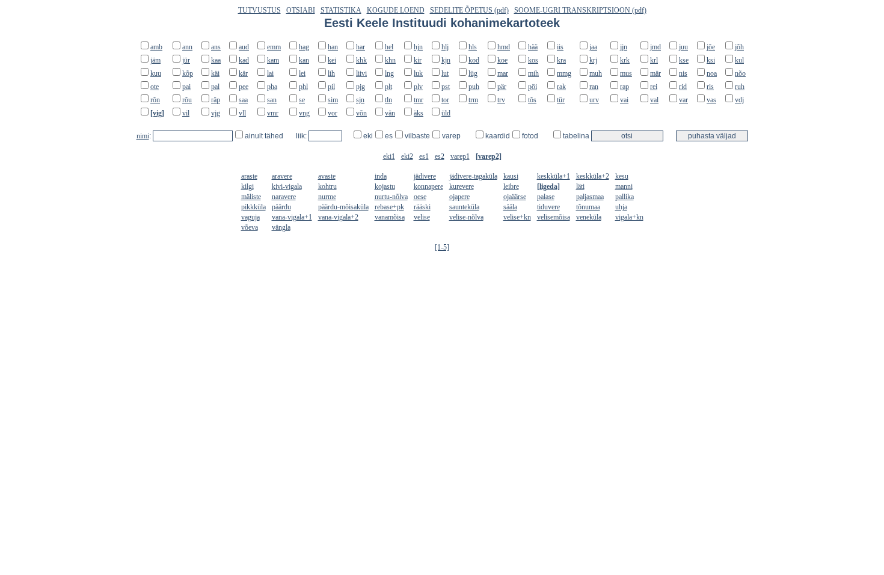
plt (388, 86)
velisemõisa (553, 217)
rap (624, 86)
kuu (155, 73)
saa (243, 100)
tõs (532, 100)
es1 (424, 156)
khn (390, 60)
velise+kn (517, 217)
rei (653, 86)
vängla (281, 227)
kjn (445, 60)
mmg (564, 73)
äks (418, 113)
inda (381, 176)
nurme (327, 196)
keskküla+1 (553, 176)
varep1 (460, 156)
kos (533, 60)
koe (502, 60)
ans (216, 47)
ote (154, 86)
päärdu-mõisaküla (343, 207)
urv (594, 100)
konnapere (428, 186)
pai (186, 86)
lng (389, 73)
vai (624, 100)
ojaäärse (514, 196)
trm (473, 100)
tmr (418, 100)
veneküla (588, 217)
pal (215, 86)
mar (502, 73)
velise (422, 217)
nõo (740, 73)
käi (215, 73)
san (272, 100)
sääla (510, 207)
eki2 (407, 156)
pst (445, 86)
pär (501, 86)
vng (304, 113)
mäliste (251, 196)
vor (332, 113)
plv (418, 86)
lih (331, 73)
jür (186, 60)
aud (244, 47)
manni (624, 186)
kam (273, 60)
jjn (623, 47)
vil (185, 113)
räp (215, 100)
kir (418, 60)
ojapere (459, 196)
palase (545, 196)
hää (533, 47)
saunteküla (464, 207)
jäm (155, 60)
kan (304, 60)
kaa (216, 60)
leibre (511, 186)
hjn (418, 47)
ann (187, 47)
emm (274, 47)
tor (445, 100)
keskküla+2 (592, 176)
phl (303, 86)
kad (244, 60)
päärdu (281, 207)
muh (595, 73)
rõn (155, 100)
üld (445, 113)
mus (626, 73)
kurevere (461, 186)
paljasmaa (590, 196)
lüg (472, 73)
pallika (624, 196)
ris (710, 86)
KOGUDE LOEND (396, 10)
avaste (327, 176)
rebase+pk (389, 207)
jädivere (425, 176)
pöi (532, 86)
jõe (711, 47)
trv (501, 100)
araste (249, 176)
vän (390, 113)
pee (243, 86)
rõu (187, 100)
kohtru (327, 186)
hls (472, 47)
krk (625, 60)
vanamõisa (390, 217)
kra (561, 60)
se (302, 100)
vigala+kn (629, 217)
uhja (621, 207)
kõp (187, 73)
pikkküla (253, 207)
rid (683, 86)
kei (332, 60)
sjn (360, 100)
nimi (143, 136)
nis (683, 73)
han (333, 47)
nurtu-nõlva (391, 196)
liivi (361, 73)
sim (333, 100)
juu (683, 47)
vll (242, 113)
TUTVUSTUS (259, 10)
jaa (593, 47)
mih (533, 73)
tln (388, 100)
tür (561, 100)
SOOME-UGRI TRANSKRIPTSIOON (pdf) (580, 10)
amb (156, 47)
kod (473, 60)
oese (420, 196)
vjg (215, 113)
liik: (302, 136)
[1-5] (442, 247)
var (683, 100)
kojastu (385, 186)
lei (302, 73)
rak (561, 86)
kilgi (247, 186)
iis (560, 47)
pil (331, 86)
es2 (439, 156)
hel (389, 47)
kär (243, 73)
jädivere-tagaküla (473, 176)
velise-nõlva (466, 217)
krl (654, 60)
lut (445, 73)
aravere (282, 176)
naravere (284, 196)
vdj (739, 100)
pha (272, 86)
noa (712, 73)
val (654, 100)
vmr (272, 113)
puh (473, 86)
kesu (621, 176)
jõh (739, 47)
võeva (249, 227)
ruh (739, 86)
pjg (360, 86)
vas (711, 100)
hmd (503, 47)
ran (593, 86)
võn (361, 113)
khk (361, 60)
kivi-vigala (287, 186)
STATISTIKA (341, 10)
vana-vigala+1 (292, 217)
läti (580, 186)
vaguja (250, 217)
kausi (510, 176)
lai (270, 73)
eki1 (389, 156)
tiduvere (548, 207)
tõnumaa (588, 207)
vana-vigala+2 (338, 217)
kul (739, 60)
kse (684, 60)
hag (304, 47)
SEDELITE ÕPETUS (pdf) (469, 10)
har (360, 47)
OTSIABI (300, 10)
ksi (711, 60)
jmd (655, 47)
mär (655, 73)
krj (593, 60)
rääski (422, 207)
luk (418, 73)
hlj (445, 47)
